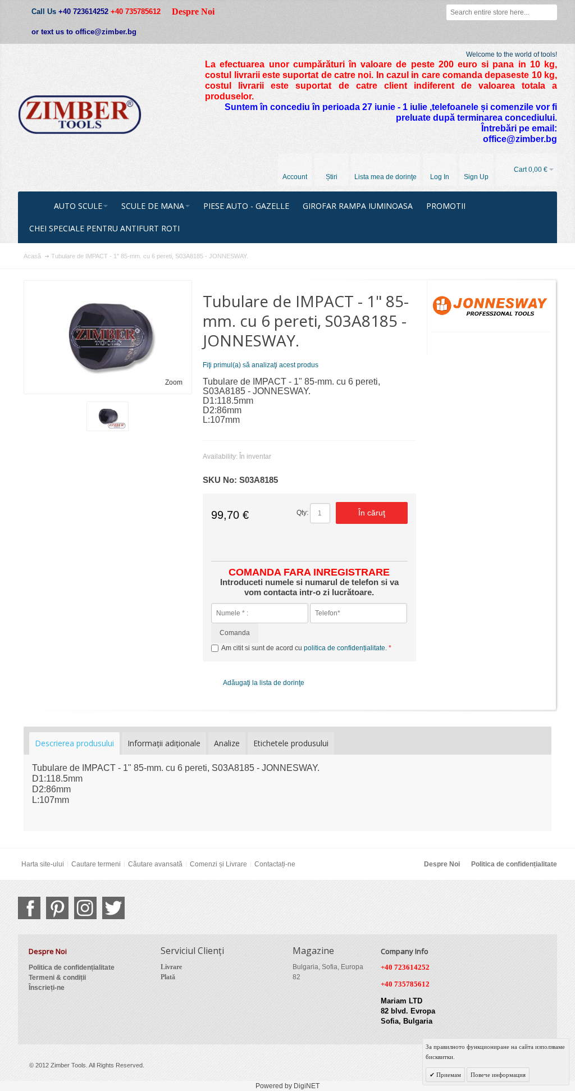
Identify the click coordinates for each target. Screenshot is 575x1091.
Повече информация (498, 1074)
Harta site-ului (42, 864)
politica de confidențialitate (344, 648)
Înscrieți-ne (47, 988)
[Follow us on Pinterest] (57, 908)
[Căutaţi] (549, 12)
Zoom (173, 382)
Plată (168, 977)
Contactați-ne (274, 864)
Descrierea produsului (74, 743)
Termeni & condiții (57, 978)
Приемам (448, 1074)
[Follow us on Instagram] (85, 908)
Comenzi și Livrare (218, 864)
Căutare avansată (155, 864)
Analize (227, 743)
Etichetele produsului (290, 743)
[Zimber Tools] (80, 114)
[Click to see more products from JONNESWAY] (490, 306)
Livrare (171, 967)
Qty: (302, 513)
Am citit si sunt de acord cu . (305, 648)
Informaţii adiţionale (163, 743)
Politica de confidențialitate (514, 864)
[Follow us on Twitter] (113, 908)
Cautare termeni (96, 864)
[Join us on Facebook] (29, 908)
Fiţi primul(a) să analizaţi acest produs (260, 365)
